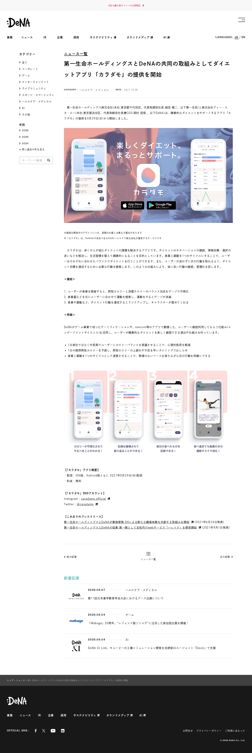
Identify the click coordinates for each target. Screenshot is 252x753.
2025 (25, 137)
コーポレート (30, 69)
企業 (60, 37)
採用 (76, 37)
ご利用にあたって (235, 731)
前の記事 (72, 557)
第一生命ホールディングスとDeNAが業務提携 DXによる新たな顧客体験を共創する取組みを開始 (126, 522)
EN (243, 37)
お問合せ (188, 731)
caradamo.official (93, 498)
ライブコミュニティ (34, 88)
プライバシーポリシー (208, 731)
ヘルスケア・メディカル (37, 101)
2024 (25, 143)
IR (44, 37)
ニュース (27, 37)
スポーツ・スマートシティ (38, 95)
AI (23, 108)
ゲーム (26, 75)
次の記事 (225, 557)
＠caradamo (85, 504)
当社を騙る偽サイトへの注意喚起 (124, 5)
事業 (10, 37)
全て (24, 62)
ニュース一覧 (76, 54)
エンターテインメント (35, 82)
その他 (26, 114)
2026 (25, 130)
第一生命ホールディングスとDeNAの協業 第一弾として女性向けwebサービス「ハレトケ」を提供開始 (130, 527)
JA (237, 37)
